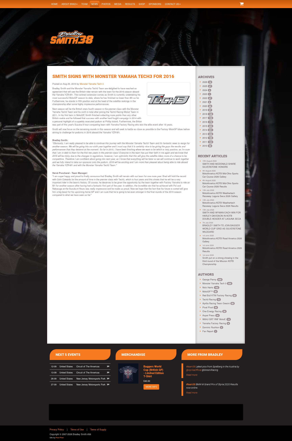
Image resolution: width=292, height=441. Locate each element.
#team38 (190, 366)
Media (117, 4)
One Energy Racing (213, 311)
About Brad (69, 4)
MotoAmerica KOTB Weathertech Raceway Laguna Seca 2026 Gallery (220, 194)
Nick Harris (210, 287)
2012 (204, 137)
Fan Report (209, 331)
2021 (204, 101)
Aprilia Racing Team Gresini (218, 303)
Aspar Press (210, 315)
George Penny (211, 279)
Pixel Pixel (209, 307)
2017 (204, 117)
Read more (191, 375)
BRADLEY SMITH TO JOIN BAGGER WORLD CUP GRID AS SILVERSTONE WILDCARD (221, 228)
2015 (204, 125)
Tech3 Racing (211, 299)
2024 (204, 90)
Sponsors (155, 4)
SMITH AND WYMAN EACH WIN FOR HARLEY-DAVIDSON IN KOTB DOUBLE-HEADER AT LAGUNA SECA (221, 215)
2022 (204, 98)
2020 (204, 106)
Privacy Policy (57, 429)
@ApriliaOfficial (193, 370)
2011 (204, 141)
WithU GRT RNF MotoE (216, 319)
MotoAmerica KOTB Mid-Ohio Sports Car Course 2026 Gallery (220, 175)
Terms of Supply (98, 429)
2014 (204, 129)
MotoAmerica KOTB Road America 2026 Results (222, 249)
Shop (142, 4)
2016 (204, 121)
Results (130, 4)
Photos (106, 4)
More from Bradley (205, 355)
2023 (204, 94)
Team (84, 4)
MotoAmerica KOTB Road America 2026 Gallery (222, 240)
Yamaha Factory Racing (215, 323)
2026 (204, 82)
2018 (204, 113)
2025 (204, 86)
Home (54, 4)
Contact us (172, 4)
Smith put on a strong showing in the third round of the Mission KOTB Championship (220, 261)
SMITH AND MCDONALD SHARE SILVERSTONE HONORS (219, 165)
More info (151, 387)
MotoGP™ (209, 291)
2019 (204, 109)
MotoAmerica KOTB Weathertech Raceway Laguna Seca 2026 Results (220, 204)
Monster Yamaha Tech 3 (92, 83)
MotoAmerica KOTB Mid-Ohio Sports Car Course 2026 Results (220, 185)
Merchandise (133, 355)
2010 (204, 145)
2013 (204, 133)
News (94, 4)
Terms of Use (77, 429)
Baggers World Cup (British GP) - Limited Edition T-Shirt (153, 371)
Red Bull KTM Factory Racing (219, 295)
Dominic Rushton (212, 327)
